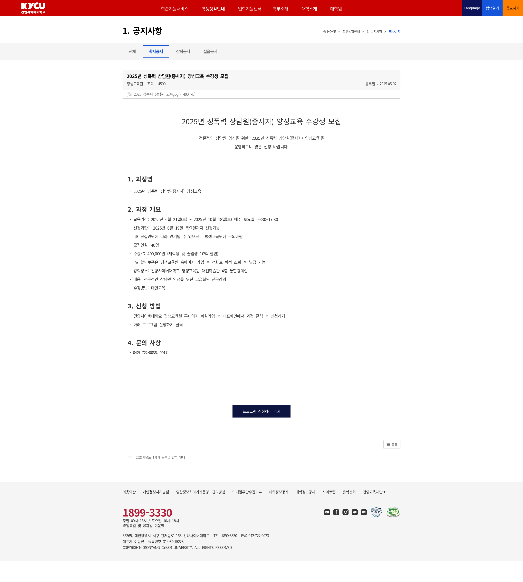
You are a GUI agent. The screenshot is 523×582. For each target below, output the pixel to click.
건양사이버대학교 (33, 8)
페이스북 (336, 512)
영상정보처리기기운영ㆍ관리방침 (200, 492)
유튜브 (327, 512)
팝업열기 (492, 8)
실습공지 (210, 51)
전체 (132, 51)
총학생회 (349, 492)
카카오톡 (364, 512)
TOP (510, 503)
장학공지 (183, 51)
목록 (394, 444)
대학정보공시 (305, 492)
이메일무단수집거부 (247, 492)
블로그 (355, 512)
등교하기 (512, 8)
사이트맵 (328, 492)
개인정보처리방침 (156, 492)
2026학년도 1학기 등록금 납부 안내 (160, 457)
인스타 (345, 512)
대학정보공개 (278, 492)
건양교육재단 (372, 492)
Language (473, 8)
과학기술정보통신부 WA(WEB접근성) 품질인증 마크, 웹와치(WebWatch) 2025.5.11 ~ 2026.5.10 (393, 512)
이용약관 (129, 492)
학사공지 (156, 51)
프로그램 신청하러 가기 (261, 411)
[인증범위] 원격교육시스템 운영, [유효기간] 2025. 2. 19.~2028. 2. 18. (376, 512)
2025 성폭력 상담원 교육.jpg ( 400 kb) (163, 94)
